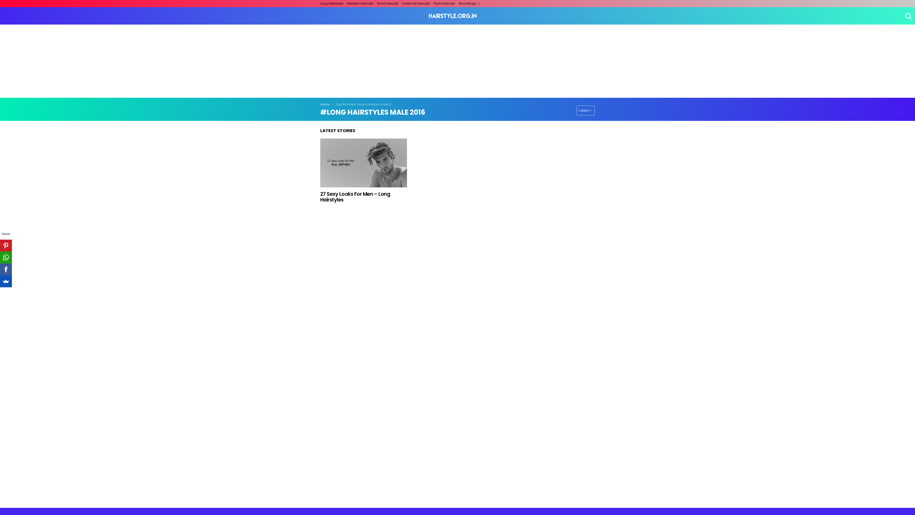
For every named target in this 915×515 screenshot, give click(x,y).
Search (907, 16)
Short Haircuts (387, 3)
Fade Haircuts (444, 3)
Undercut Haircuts (416, 3)
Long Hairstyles (331, 3)
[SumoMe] (6, 281)
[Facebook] (6, 269)
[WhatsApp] (6, 257)
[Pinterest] (6, 246)
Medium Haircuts (360, 3)
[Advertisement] (457, 60)
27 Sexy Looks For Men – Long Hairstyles (355, 197)
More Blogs (467, 3)
